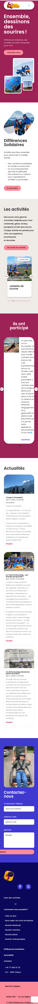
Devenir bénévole (13, 925)
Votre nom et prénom (13, 804)
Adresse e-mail (10, 817)
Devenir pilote (11, 934)
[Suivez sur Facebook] (20, 886)
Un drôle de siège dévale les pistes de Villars (18, 673)
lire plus (9, 544)
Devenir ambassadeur (15, 939)
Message (7, 830)
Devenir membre (12, 930)
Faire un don (10, 916)
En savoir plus (12, 188)
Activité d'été (23, 259)
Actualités (10, 502)
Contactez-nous (13, 52)
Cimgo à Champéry (14, 497)
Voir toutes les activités (16, 248)
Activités (20, 500)
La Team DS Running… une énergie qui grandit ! (17, 576)
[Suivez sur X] (28, 886)
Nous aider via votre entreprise (19, 920)
